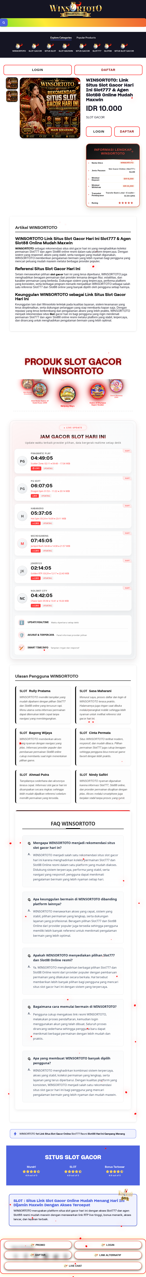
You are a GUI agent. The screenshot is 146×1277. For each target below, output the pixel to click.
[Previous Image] (22, 108)
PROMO (40, 1244)
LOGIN (37, 70)
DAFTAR (108, 70)
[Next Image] (77, 108)
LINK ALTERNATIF (110, 1256)
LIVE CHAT (75, 1266)
